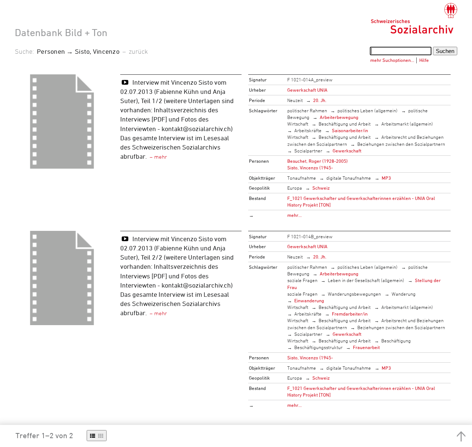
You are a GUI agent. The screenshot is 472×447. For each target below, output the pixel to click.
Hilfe (424, 60)
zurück (138, 51)
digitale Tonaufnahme (348, 178)
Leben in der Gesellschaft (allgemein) (366, 280)
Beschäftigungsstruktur (318, 347)
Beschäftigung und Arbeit (345, 124)
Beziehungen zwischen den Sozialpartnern (401, 144)
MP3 (386, 178)
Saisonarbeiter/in (350, 130)
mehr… (294, 215)
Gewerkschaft (347, 151)
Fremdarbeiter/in (350, 314)
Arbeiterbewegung (339, 117)
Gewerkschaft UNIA (307, 90)
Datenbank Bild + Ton (61, 32)
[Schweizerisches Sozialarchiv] (414, 18)
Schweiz (321, 188)
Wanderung (404, 294)
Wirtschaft (297, 124)
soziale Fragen (302, 280)
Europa (294, 188)
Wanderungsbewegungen (354, 294)
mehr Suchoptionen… (392, 60)
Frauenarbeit (366, 347)
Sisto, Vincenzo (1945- (310, 167)
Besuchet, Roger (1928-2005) (317, 161)
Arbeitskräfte (308, 130)
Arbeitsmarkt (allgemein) (407, 124)
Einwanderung (309, 300)
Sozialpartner (308, 151)
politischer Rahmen (307, 110)
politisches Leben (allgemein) (367, 110)
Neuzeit (295, 100)
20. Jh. (319, 100)
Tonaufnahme (301, 178)
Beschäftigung (396, 341)
